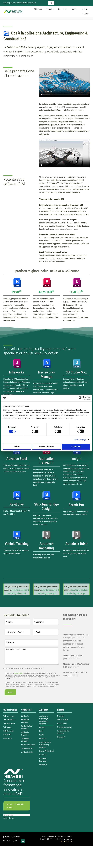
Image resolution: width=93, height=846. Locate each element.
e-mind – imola (66, 841)
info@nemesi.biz (30, 3)
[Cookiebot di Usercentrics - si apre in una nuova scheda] (80, 398)
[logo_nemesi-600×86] (12, 11)
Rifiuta (17, 447)
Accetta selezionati (46, 447)
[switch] (35, 431)
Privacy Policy (18, 673)
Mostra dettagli (80, 440)
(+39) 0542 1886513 (16, 3)
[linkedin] (23, 841)
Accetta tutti (76, 447)
